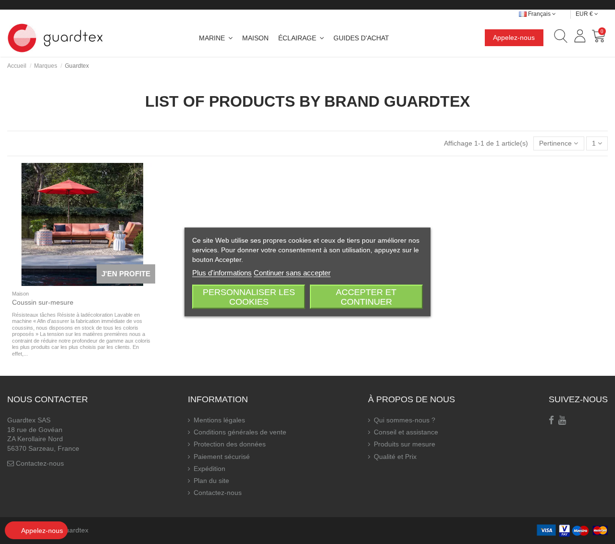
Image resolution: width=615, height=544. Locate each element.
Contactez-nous (40, 463)
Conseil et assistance (406, 432)
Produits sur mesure (404, 444)
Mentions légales (219, 420)
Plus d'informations (222, 273)
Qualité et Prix (395, 456)
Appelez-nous (514, 37)
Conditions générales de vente (240, 432)
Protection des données (230, 444)
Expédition (209, 468)
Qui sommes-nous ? (404, 420)
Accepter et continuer (366, 297)
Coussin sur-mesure (43, 302)
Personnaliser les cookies (249, 297)
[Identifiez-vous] (579, 37)
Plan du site (211, 480)
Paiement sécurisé (222, 456)
